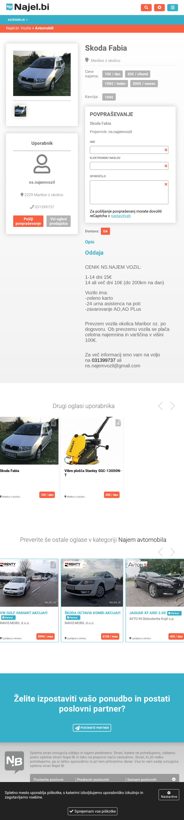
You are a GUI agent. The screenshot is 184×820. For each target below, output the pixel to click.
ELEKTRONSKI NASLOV (105, 158)
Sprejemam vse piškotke (95, 811)
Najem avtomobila (142, 539)
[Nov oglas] (159, 7)
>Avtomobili (42, 28)
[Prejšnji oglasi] (171, 406)
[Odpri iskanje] (146, 7)
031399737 (103, 360)
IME (92, 142)
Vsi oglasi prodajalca (59, 221)
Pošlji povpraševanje (28, 221)
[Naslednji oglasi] (162, 406)
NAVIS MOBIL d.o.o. (15, 623)
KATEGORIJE (16, 19)
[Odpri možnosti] (172, 7)
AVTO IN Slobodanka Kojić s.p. (151, 619)
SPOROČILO (98, 176)
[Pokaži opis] (53, 422)
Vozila (26, 28)
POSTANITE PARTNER (94, 727)
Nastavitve (169, 797)
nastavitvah (121, 216)
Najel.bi (12, 28)
